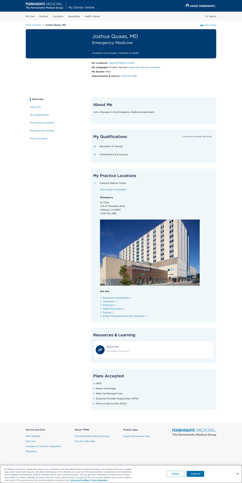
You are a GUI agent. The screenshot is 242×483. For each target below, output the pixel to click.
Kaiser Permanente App (136, 436)
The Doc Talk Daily (85, 441)
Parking (107, 312)
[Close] (237, 474)
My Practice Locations (42, 122)
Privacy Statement (99, 480)
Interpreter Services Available (144, 67)
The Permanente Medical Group (92, 436)
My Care (30, 16)
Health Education (112, 308)
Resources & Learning (42, 130)
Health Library (92, 16)
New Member (33, 436)
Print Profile (210, 25)
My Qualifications (39, 115)
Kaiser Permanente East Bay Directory (124, 316)
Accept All (195, 474)
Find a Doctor (34, 25)
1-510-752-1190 (129, 76)
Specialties (74, 16)
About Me (35, 107)
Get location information (113, 189)
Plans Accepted (38, 138)
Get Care (30, 441)
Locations (58, 16)
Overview (37, 99)
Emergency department (116, 297)
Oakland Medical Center (121, 63)
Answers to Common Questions (43, 446)
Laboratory (109, 301)
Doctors (43, 16)
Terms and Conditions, (80, 480)
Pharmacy (108, 305)
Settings (175, 474)
